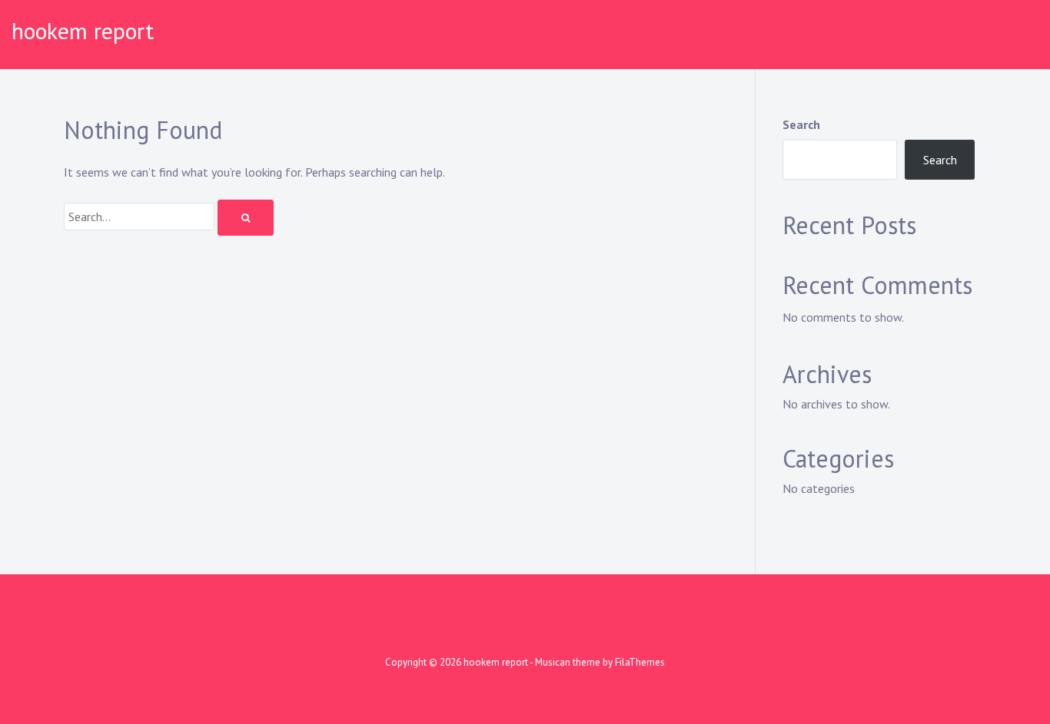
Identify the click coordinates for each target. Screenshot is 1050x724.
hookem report (83, 30)
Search (801, 124)
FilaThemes (640, 662)
